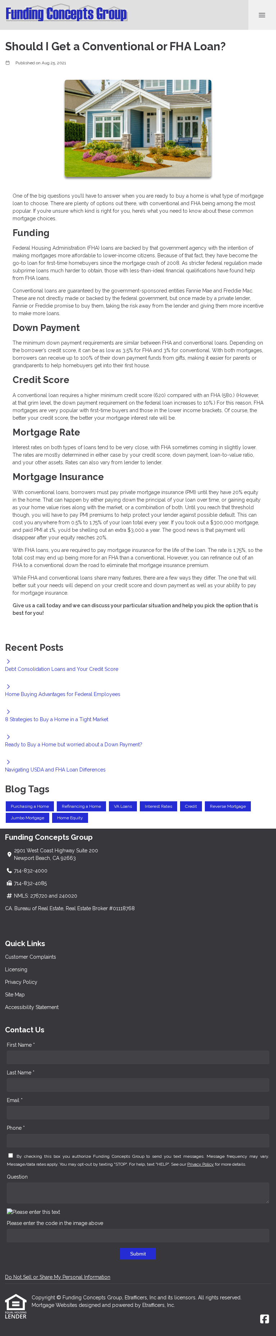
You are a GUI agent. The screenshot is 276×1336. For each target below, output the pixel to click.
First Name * (21, 1045)
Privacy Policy (21, 982)
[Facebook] (264, 1319)
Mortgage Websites (55, 1305)
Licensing (16, 969)
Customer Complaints (30, 957)
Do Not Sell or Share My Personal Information (57, 1277)
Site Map (15, 995)
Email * (15, 1100)
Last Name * (20, 1072)
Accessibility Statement (32, 1007)
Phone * (16, 1128)
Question (17, 1177)
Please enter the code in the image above (55, 1223)
